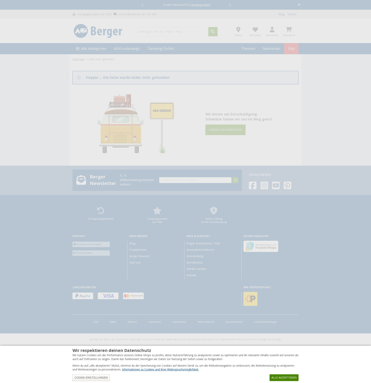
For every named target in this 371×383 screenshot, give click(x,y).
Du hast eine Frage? (89, 244)
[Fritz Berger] (102, 31)
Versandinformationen (200, 249)
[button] (142, 5)
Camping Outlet (161, 49)
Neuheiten (271, 49)
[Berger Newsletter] (235, 180)
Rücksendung (194, 256)
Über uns (135, 262)
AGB (96, 322)
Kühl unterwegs (127, 49)
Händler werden (196, 268)
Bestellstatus (194, 262)
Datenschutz (179, 322)
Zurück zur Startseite (225, 129)
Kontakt (191, 275)
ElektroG (132, 322)
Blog (281, 14)
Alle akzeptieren (284, 377)
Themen (248, 49)
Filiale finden (84, 253)
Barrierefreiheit (234, 322)
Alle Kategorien (93, 49)
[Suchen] (213, 31)
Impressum (155, 322)
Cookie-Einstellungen (265, 322)
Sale (291, 49)
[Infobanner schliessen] (299, 5)
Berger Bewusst (139, 256)
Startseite (78, 59)
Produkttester (138, 249)
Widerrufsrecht (206, 322)
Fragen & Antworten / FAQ (203, 243)
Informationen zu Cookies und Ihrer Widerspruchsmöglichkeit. (160, 369)
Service (292, 14)
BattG (113, 322)
